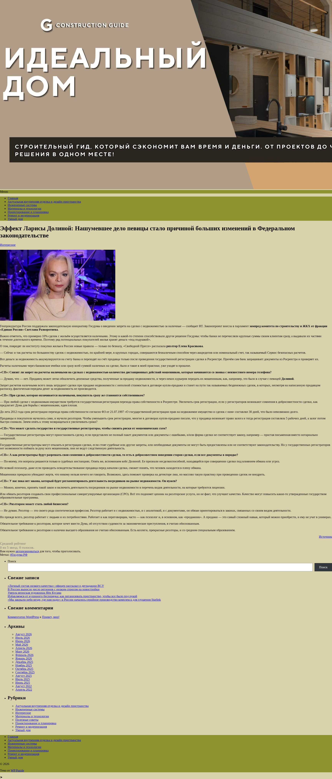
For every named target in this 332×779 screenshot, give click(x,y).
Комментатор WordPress (23, 617)
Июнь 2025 (22, 682)
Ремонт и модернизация (23, 215)
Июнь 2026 (22, 641)
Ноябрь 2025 (23, 665)
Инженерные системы (22, 205)
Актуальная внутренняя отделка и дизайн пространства (44, 201)
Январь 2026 (23, 658)
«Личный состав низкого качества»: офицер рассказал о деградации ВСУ (56, 585)
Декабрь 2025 (24, 662)
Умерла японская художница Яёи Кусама (34, 592)
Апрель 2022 (23, 689)
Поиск (12, 561)
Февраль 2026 (24, 655)
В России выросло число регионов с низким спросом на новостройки (54, 589)
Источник (325, 536)
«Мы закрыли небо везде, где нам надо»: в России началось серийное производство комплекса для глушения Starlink (84, 599)
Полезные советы (26, 719)
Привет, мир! (50, 617)
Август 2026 (23, 634)
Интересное (8, 244)
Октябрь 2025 (24, 668)
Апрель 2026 (23, 648)
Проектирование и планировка (28, 212)
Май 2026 (21, 644)
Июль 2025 (22, 679)
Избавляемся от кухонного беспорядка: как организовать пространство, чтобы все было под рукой (72, 596)
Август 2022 (23, 686)
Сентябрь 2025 (25, 672)
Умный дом (15, 219)
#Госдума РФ (18, 554)
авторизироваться (27, 551)
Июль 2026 (22, 637)
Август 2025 (23, 675)
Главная (13, 198)
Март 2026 (22, 651)
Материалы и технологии (24, 208)
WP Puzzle (17, 770)
